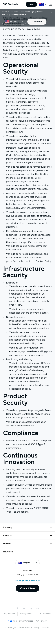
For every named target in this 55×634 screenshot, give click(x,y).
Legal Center (9, 614)
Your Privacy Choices (23, 620)
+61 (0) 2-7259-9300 (27, 574)
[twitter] (24, 608)
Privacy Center (26, 614)
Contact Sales (27, 588)
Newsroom (8, 551)
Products (7, 535)
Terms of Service (44, 614)
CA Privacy (41, 620)
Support (7, 543)
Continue (37, 21)
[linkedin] (31, 608)
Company (7, 527)
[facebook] (17, 608)
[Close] (51, 12)
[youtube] (37, 608)
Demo (31, 4)
